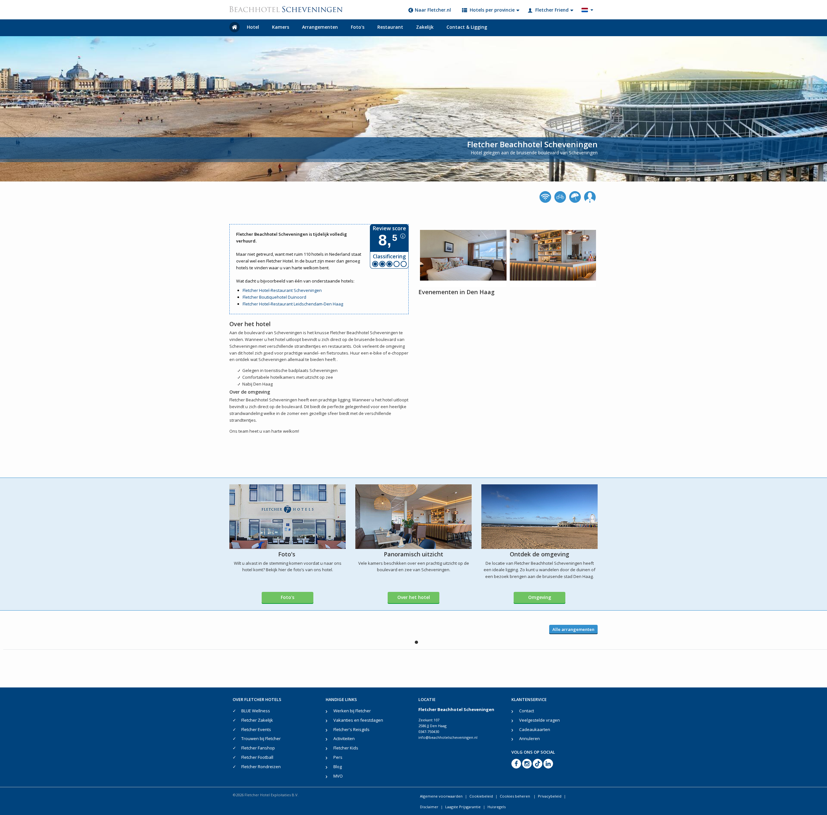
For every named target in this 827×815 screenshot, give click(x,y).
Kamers (280, 27)
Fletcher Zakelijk (257, 720)
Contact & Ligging (466, 27)
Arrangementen (320, 27)
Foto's (357, 27)
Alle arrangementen (573, 629)
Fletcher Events (256, 729)
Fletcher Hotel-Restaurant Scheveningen (282, 290)
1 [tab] (416, 642)
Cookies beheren (515, 796)
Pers (337, 757)
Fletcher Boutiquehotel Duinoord (274, 297)
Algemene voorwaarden (441, 796)
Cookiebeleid (481, 796)
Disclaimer (429, 806)
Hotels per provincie (492, 10)
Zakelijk (425, 27)
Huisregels (496, 806)
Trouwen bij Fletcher (261, 738)
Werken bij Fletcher (352, 711)
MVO (338, 776)
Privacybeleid (549, 796)
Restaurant (390, 27)
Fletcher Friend (552, 10)
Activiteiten (344, 738)
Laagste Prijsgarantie (463, 806)
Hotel (253, 27)
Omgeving (539, 597)
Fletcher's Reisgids (351, 729)
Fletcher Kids (345, 748)
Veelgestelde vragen (539, 720)
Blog (337, 766)
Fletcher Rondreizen (261, 766)
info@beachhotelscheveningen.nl (447, 737)
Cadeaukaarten (534, 729)
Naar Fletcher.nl (433, 10)
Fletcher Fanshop (258, 748)
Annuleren (529, 738)
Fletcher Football (257, 757)
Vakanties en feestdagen (358, 720)
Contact (526, 711)
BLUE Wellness (255, 711)
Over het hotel (413, 597)
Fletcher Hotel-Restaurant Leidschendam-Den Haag (293, 304)
